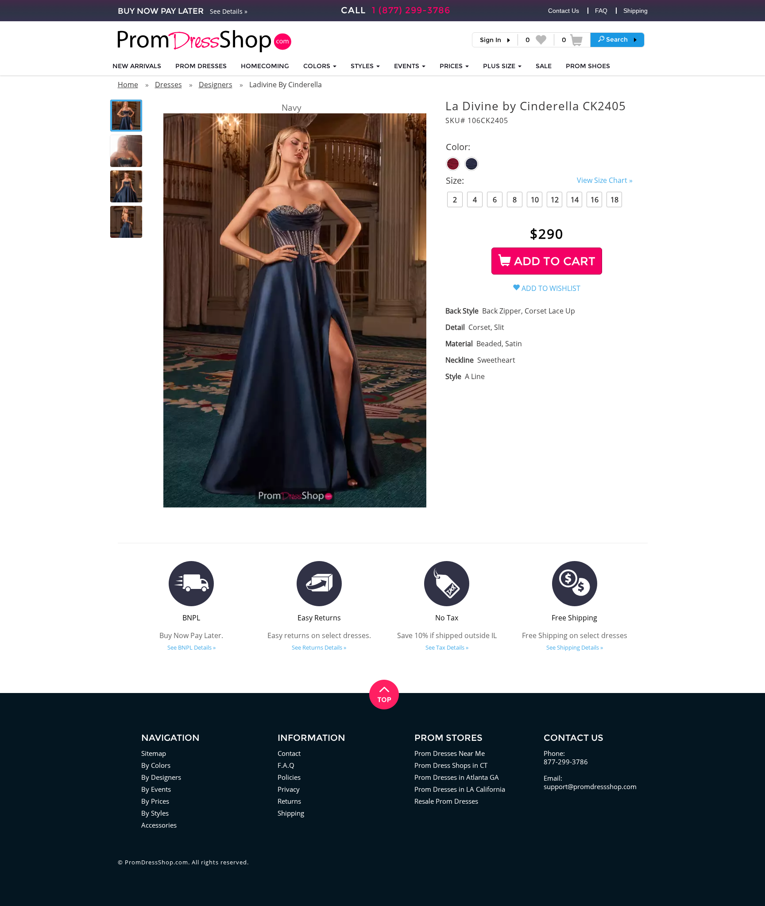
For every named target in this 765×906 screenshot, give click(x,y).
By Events (156, 789)
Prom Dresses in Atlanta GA (456, 777)
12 (555, 200)
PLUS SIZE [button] (500, 66)
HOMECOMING (265, 66)
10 (535, 200)
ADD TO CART (553, 261)
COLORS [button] (317, 66)
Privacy (289, 789)
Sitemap (153, 753)
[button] (617, 39)
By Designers (161, 777)
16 (595, 200)
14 (575, 200)
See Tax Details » (446, 647)
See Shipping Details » (574, 647)
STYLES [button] (363, 66)
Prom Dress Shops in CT (450, 765)
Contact (289, 753)
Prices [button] (452, 66)
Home (128, 84)
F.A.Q (286, 765)
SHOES (588, 66)
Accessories (159, 825)
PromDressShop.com (156, 862)
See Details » (228, 11)
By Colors (155, 765)
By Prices (155, 801)
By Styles (155, 813)
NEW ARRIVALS (136, 66)
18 (614, 200)
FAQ (601, 10)
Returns (289, 801)
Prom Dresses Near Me (449, 753)
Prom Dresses (201, 66)
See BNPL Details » (191, 647)
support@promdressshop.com (590, 786)
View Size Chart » (605, 180)
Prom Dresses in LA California (459, 789)
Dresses (168, 84)
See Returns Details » (319, 647)
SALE (544, 66)
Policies (289, 777)
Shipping (635, 10)
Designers (215, 84)
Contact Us (563, 10)
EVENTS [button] (407, 66)
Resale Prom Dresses (446, 801)
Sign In (490, 40)
